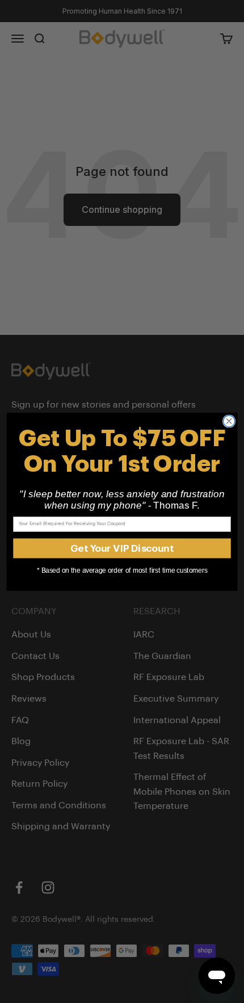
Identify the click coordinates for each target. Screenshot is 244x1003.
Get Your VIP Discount (122, 547)
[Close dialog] (228, 420)
